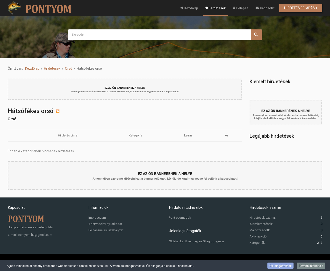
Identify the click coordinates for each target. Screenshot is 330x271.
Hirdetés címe (67, 135)
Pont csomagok (180, 217)
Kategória (135, 135)
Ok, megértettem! (280, 266)
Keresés (256, 34)
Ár (226, 135)
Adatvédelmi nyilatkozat (105, 224)
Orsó (12, 119)
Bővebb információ (311, 266)
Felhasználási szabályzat (105, 230)
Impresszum (97, 217)
